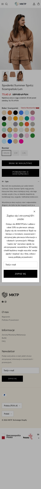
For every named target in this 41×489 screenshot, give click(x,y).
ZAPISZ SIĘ (20, 274)
